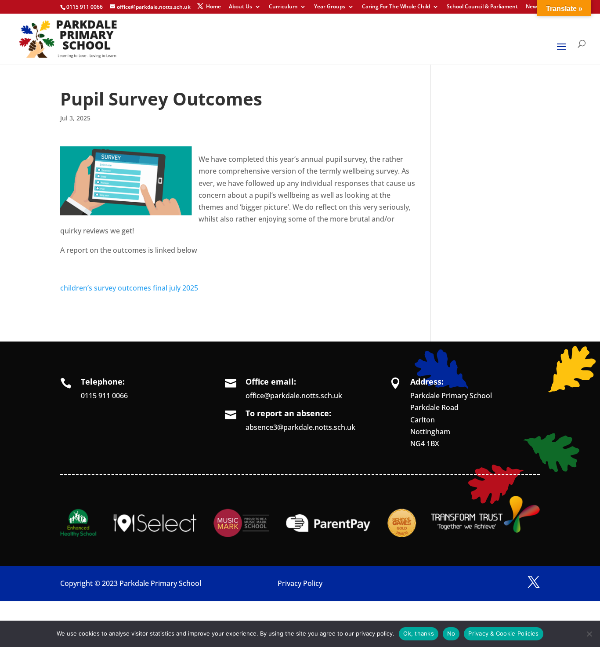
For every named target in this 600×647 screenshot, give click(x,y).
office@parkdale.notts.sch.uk (294, 395)
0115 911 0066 (104, 395)
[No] (589, 633)
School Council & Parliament (482, 7)
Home (213, 7)
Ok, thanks (418, 633)
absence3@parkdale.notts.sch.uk (300, 427)
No (451, 633)
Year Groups (329, 7)
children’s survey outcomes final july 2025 (129, 288)
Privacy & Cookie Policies (503, 633)
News (533, 7)
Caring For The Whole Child (396, 7)
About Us (240, 7)
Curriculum (283, 7)
